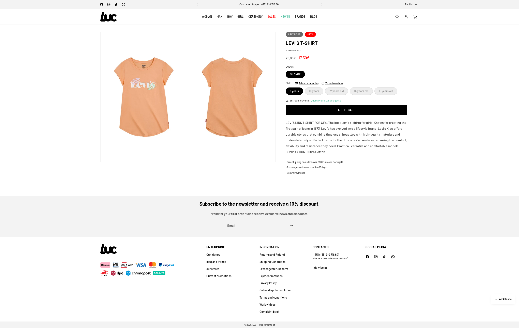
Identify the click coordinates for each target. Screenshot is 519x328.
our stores (212, 269)
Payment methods (271, 276)
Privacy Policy (268, 283)
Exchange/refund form (274, 269)
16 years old (388, 92)
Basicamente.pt (267, 324)
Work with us (268, 304)
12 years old (338, 92)
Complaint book (269, 311)
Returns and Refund (272, 254)
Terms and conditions (273, 297)
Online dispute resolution (276, 290)
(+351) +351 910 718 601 (326, 254)
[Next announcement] (321, 4)
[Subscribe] (291, 225)
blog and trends (216, 261)
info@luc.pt (320, 267)
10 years (316, 92)
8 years (294, 91)
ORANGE (295, 74)
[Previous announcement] (197, 4)
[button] (206, 16)
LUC (254, 324)
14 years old (363, 92)
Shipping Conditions (272, 261)
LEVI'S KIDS (294, 34)
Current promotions (219, 276)
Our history (213, 254)
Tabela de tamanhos (308, 83)
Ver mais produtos (334, 83)
